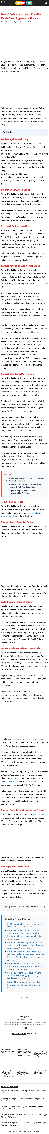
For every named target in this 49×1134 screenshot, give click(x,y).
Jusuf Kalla (33, 513)
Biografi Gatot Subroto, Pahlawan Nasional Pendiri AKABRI (40, 1072)
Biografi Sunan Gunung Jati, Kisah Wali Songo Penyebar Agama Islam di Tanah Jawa (25, 945)
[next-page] (26, 1080)
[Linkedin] (26, 1028)
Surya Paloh (11, 781)
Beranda (3, 8)
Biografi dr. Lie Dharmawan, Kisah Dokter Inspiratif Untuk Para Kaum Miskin (25, 485)
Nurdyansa (9, 22)
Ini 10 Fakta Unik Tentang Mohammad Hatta (7, 1051)
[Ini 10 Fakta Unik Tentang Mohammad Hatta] (8, 1042)
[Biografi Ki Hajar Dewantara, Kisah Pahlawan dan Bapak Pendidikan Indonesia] (24, 1064)
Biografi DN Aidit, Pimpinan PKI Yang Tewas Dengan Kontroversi (26, 479)
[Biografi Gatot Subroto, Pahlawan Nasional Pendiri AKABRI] (40, 1064)
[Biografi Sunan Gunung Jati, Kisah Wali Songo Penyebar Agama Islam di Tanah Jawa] (40, 1044)
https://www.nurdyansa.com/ (24, 1019)
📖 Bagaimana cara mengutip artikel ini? (21, 907)
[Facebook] (23, 1028)
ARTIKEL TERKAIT (18, 1034)
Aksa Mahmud (7, 516)
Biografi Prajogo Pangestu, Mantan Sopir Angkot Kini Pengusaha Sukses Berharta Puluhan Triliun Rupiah (23, 933)
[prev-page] (23, 1080)
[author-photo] (24, 1008)
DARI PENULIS (31, 1034)
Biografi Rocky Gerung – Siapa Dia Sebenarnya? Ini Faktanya (22, 491)
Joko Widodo (38, 814)
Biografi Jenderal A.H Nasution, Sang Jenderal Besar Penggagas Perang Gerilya (24, 975)
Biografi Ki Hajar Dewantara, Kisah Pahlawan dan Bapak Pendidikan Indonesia (23, 1073)
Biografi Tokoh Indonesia (14, 8)
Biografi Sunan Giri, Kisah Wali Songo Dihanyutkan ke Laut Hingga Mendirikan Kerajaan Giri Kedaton (25, 954)
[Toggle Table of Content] (42, 132)
